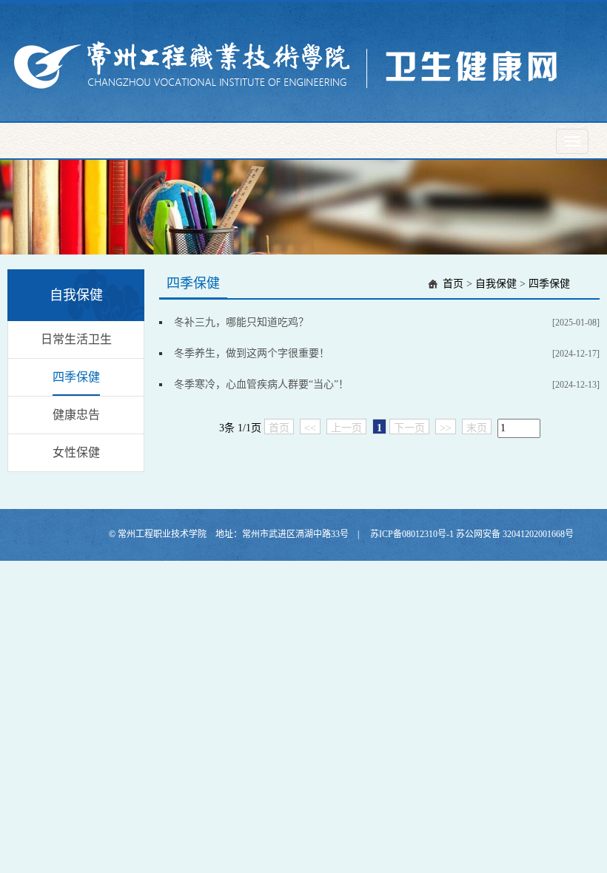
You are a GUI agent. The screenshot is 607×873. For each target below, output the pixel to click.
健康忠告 (76, 414)
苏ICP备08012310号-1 (413, 534)
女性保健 (76, 452)
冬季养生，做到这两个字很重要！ (251, 353)
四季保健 (76, 377)
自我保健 (496, 283)
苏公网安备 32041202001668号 (515, 534)
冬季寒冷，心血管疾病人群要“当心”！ (261, 384)
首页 (453, 283)
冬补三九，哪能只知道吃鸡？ (241, 322)
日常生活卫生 (76, 339)
